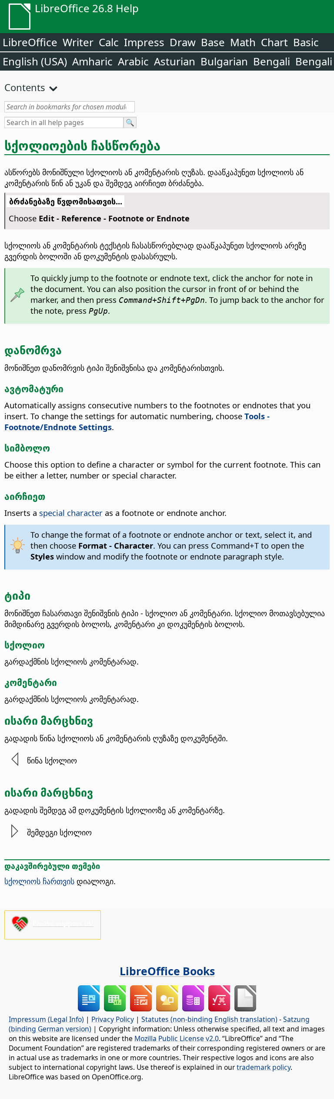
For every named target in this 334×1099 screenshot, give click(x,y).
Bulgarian (224, 61)
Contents (24, 87)
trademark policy (264, 1067)
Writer (78, 42)
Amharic (92, 61)
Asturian (174, 61)
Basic (306, 42)
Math (243, 42)
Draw (183, 42)
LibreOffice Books (167, 970)
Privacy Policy (112, 1019)
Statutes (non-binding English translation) (209, 1019)
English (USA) (35, 61)
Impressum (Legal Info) (46, 1019)
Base (213, 42)
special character (71, 512)
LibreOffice (30, 42)
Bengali (271, 61)
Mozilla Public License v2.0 (176, 1038)
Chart (274, 42)
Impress (144, 42)
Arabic (133, 61)
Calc (109, 42)
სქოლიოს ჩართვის (39, 880)
